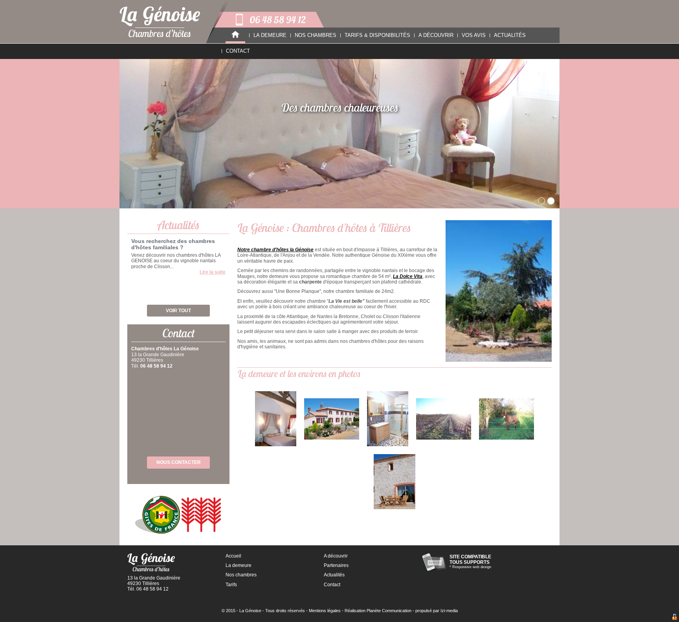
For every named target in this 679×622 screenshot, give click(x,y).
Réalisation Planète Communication (378, 610)
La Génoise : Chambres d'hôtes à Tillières (324, 227)
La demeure (238, 565)
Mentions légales (325, 610)
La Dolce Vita (407, 276)
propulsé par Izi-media (436, 610)
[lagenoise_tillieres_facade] (394, 481)
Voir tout (178, 310)
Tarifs (231, 584)
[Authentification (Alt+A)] (674, 617)
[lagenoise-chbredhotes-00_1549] (443, 419)
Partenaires (336, 565)
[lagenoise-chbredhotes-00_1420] (275, 418)
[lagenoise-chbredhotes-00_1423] (331, 419)
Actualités (334, 575)
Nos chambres (241, 575)
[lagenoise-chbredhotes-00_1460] (387, 418)
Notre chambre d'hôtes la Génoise (275, 249)
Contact (332, 584)
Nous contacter (178, 462)
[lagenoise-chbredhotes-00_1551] (506, 419)
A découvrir (336, 556)
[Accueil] (235, 35)
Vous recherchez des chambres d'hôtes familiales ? (173, 244)
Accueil (233, 556)
